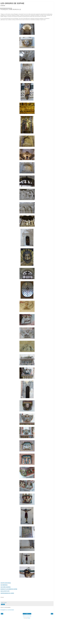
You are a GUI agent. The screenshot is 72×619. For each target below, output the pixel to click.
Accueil (27, 613)
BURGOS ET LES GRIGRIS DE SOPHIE (9, 589)
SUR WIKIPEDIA (4, 584)
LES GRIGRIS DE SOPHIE (12, 3)
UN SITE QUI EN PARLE (6, 582)
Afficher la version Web (27, 615)
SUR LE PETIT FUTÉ (5, 591)
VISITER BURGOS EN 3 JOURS (7, 593)
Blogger (29, 617)
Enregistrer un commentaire (7, 609)
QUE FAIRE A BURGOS (6, 587)
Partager (3, 604)
